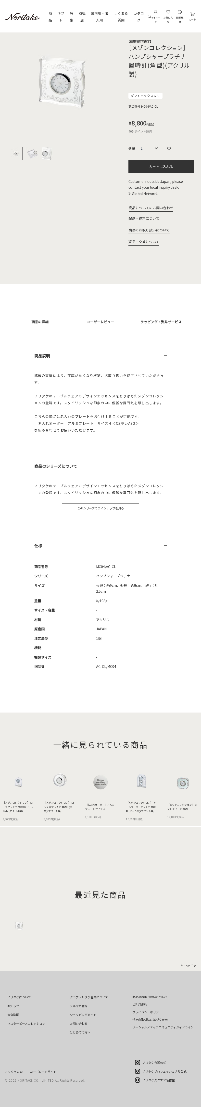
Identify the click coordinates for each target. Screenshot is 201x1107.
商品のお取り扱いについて (149, 230)
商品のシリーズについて (55, 466)
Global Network (145, 193)
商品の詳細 (40, 321)
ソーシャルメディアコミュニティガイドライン (163, 1027)
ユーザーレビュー (100, 321)
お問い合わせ (79, 1023)
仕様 (38, 545)
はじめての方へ (80, 1032)
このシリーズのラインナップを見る (100, 508)
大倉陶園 (13, 1015)
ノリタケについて (19, 997)
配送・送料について (143, 218)
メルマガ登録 (79, 1006)
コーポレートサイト (43, 1071)
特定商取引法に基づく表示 (150, 1019)
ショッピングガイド (83, 1015)
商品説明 (42, 356)
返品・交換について (143, 241)
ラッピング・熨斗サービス (161, 321)
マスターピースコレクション (26, 1023)
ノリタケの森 (14, 1071)
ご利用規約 (139, 1004)
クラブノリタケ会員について (89, 997)
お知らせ (13, 1006)
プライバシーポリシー (147, 1012)
